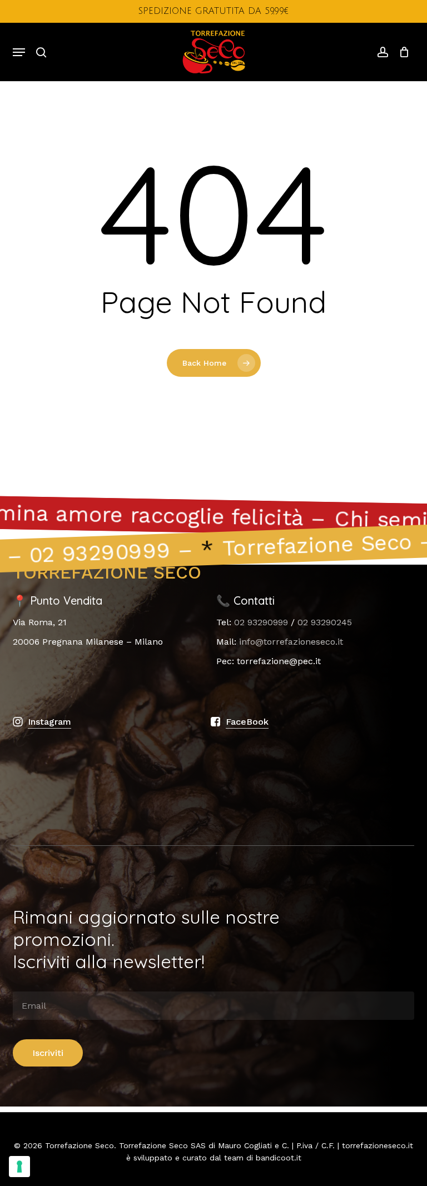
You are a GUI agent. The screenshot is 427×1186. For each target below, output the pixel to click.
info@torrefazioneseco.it (291, 641)
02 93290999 (261, 622)
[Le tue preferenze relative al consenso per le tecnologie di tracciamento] (19, 1166)
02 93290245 (324, 622)
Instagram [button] (49, 721)
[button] (19, 52)
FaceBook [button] (247, 721)
